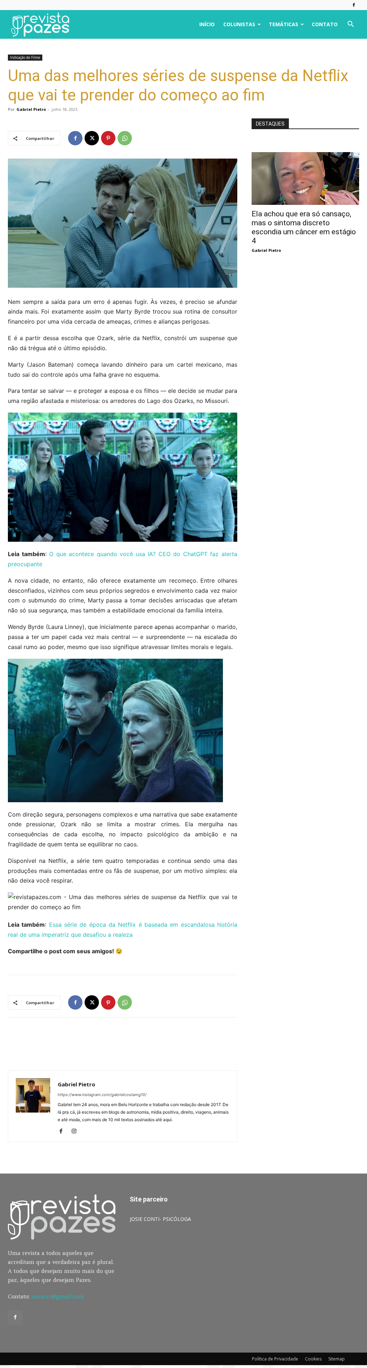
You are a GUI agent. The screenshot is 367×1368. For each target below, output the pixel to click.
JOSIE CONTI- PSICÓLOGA (160, 1219)
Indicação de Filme (25, 57)
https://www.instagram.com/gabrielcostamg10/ (102, 1094)
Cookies (313, 1359)
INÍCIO (207, 24)
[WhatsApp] (125, 138)
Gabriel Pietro (31, 109)
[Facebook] (353, 5)
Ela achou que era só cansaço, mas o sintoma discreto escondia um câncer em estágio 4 (304, 227)
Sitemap (336, 1359)
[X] (92, 138)
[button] (350, 25)
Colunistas (239, 24)
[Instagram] (76, 1131)
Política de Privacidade (275, 1359)
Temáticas (283, 24)
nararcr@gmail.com (58, 1296)
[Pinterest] (108, 138)
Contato (325, 24)
